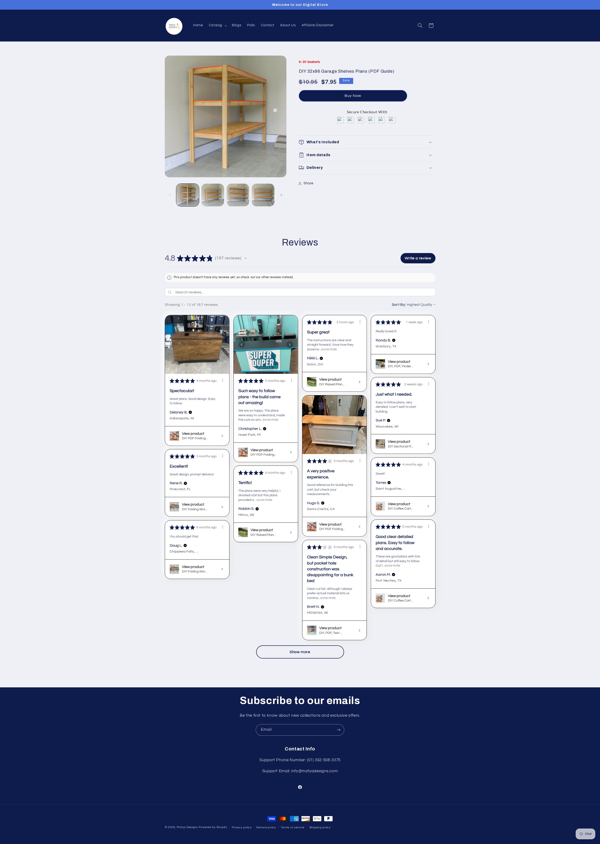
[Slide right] (281, 195)
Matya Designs (187, 827)
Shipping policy (320, 827)
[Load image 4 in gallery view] (263, 195)
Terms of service (292, 827)
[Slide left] (170, 195)
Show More (270, 420)
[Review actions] (222, 380)
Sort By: (399, 305)
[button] (217, 25)
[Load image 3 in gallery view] (238, 195)
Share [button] (308, 183)
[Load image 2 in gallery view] (212, 195)
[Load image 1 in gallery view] (187, 195)
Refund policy (266, 827)
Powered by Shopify (213, 827)
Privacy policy (241, 827)
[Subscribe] (338, 730)
